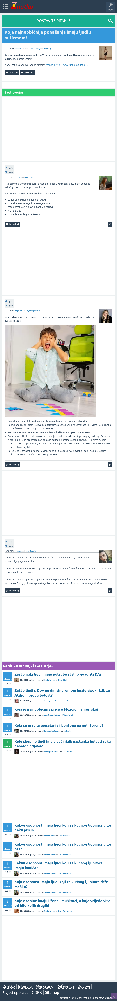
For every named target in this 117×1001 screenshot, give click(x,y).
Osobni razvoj (34, 49)
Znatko (9, 986)
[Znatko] (21, 5)
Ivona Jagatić (30, 551)
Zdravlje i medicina (52, 701)
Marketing (44, 986)
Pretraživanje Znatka (95, 307)
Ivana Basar (67, 701)
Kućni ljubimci (50, 836)
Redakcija (67, 731)
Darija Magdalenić (32, 311)
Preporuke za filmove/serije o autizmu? (66, 65)
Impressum (87, 298)
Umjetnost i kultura (52, 715)
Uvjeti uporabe (16, 992)
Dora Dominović (65, 911)
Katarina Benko (65, 836)
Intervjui (25, 986)
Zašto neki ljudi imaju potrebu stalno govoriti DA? (57, 674)
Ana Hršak (29, 177)
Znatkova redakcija (101, 298)
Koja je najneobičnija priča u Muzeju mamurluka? (56, 709)
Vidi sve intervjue (95, 60)
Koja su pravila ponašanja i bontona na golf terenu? (58, 725)
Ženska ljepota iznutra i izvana (95, 54)
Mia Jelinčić (68, 715)
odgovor (18, 177)
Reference (65, 986)
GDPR (37, 992)
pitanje (18, 49)
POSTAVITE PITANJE (54, 21)
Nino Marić (67, 752)
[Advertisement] (58, 129)
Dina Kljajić (47, 49)
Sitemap (52, 992)
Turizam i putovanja (52, 731)
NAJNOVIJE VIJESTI (96, 291)
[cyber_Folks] (93, 273)
